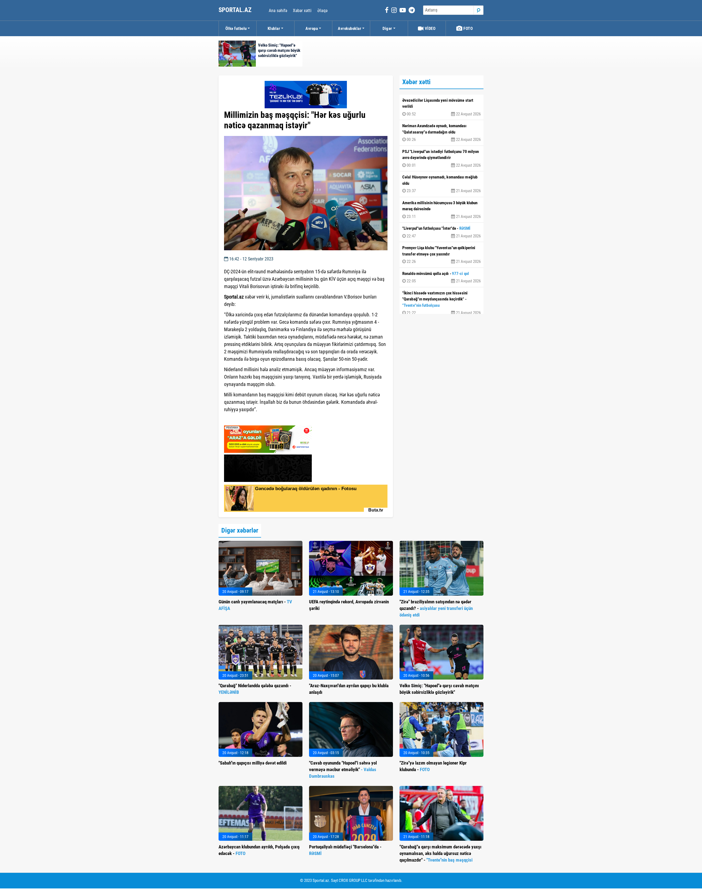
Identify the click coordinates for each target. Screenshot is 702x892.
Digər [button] (387, 28)
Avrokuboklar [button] (349, 28)
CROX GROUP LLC (353, 880)
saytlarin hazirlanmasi (246, 419)
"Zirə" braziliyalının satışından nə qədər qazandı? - (436, 608)
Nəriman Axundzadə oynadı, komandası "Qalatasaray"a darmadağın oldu (441, 132)
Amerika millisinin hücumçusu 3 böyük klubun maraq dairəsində (441, 209)
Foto (468, 28)
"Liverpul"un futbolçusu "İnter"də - (441, 232)
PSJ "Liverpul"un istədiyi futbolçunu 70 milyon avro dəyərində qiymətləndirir (441, 158)
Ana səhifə (278, 10)
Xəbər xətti (302, 10)
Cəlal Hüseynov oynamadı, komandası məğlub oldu (441, 184)
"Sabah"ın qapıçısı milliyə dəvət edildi (253, 763)
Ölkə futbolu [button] (236, 28)
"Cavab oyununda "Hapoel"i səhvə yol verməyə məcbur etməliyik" (343, 769)
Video (429, 28)
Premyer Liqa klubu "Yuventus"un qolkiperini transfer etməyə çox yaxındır (441, 254)
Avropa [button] (311, 28)
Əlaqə (322, 10)
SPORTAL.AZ (236, 10)
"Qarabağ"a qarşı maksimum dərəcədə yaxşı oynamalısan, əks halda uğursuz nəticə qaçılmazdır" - (440, 853)
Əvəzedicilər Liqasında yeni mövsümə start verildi (441, 107)
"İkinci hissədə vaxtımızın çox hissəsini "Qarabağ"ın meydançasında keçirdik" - (441, 303)
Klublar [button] (274, 28)
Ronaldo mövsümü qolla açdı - (441, 277)
